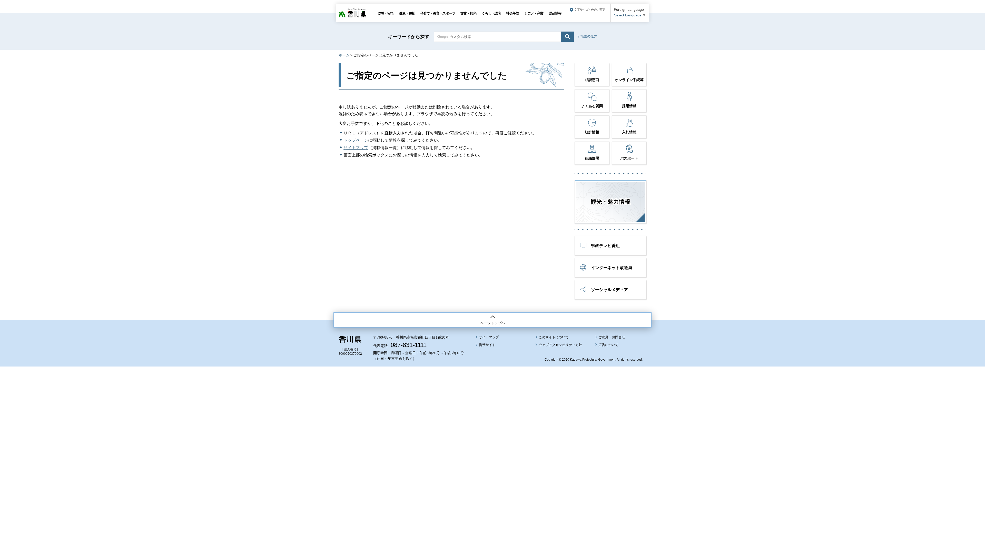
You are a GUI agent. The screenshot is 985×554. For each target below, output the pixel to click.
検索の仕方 (588, 36)
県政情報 (555, 13)
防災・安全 (385, 13)
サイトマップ (355, 147)
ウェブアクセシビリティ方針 (560, 345)
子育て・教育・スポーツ (437, 13)
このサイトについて (554, 337)
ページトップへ (492, 323)
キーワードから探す (408, 36)
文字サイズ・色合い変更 (589, 10)
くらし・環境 (491, 13)
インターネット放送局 (611, 267)
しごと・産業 (533, 13)
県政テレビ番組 (605, 245)
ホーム (344, 55)
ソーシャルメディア (609, 290)
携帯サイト (487, 345)
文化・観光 (468, 13)
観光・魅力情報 (610, 202)
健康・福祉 (407, 13)
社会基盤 (512, 13)
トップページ (355, 140)
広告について (608, 345)
